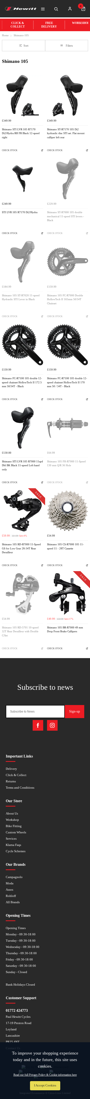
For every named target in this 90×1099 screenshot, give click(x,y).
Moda (9, 883)
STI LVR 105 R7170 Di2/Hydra (19, 212)
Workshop (12, 820)
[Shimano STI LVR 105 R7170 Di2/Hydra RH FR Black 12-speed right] (22, 95)
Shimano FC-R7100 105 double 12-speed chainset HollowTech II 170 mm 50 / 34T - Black (67, 382)
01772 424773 (17, 1010)
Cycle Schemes (15, 851)
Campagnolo (14, 877)
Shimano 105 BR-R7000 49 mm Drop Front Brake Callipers (65, 629)
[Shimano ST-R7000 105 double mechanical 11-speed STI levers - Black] (67, 179)
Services (11, 838)
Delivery (11, 769)
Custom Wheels (16, 832)
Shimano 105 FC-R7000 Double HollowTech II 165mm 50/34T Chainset (65, 299)
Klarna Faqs (13, 845)
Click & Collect (16, 775)
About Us (12, 813)
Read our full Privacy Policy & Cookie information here (45, 1074)
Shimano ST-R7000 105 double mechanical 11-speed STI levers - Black (65, 216)
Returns (11, 781)
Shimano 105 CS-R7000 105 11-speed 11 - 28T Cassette (65, 546)
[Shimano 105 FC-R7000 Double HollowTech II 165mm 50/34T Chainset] (67, 262)
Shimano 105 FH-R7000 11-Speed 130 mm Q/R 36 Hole (66, 463)
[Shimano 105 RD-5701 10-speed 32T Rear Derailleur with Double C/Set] (22, 594)
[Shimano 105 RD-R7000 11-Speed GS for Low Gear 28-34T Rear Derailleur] (22, 511)
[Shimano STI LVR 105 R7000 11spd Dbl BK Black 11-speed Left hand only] (22, 428)
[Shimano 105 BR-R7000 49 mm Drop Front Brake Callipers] (67, 594)
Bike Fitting (14, 826)
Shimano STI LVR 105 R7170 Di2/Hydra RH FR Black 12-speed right (21, 133)
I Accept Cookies (45, 1085)
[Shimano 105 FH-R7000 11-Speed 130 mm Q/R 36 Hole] (67, 428)
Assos (9, 889)
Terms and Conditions (20, 787)
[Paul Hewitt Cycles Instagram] (52, 725)
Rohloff (11, 896)
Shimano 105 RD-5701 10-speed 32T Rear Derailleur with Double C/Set (20, 631)
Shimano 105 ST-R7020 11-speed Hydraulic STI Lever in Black (21, 297)
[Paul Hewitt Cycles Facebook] (38, 725)
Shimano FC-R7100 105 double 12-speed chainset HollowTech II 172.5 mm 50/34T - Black (22, 382)
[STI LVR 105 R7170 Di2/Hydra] (22, 179)
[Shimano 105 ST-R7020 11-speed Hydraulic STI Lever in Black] (22, 262)
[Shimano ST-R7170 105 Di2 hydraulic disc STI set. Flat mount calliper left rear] (67, 95)
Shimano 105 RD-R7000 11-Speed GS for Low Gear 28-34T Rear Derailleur (21, 548)
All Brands (13, 902)
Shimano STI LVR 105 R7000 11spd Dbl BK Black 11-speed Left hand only (22, 465)
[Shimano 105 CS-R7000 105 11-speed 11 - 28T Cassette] (67, 511)
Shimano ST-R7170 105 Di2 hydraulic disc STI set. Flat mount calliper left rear (65, 133)
